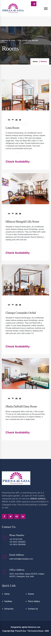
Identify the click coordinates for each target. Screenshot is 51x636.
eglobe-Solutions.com (31, 627)
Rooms (31, 594)
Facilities (8, 601)
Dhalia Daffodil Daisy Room (21, 406)
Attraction (8, 609)
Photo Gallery (34, 601)
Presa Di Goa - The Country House (29, 631)
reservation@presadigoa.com (21, 559)
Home (35, 61)
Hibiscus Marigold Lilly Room (22, 221)
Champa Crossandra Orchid (21, 312)
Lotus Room (12, 127)
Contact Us (33, 609)
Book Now (33, 3)
